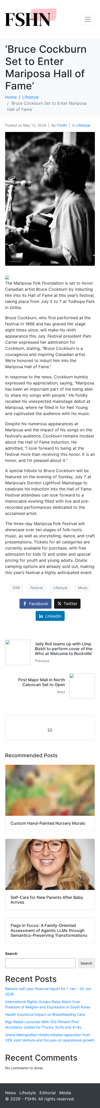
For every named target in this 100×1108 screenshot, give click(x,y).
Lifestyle (83, 125)
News (10, 1092)
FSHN (62, 125)
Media (65, 1092)
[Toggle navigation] (88, 19)
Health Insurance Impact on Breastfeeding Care (45, 1014)
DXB (16, 587)
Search (11, 953)
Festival (36, 587)
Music (83, 587)
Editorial (47, 1092)
